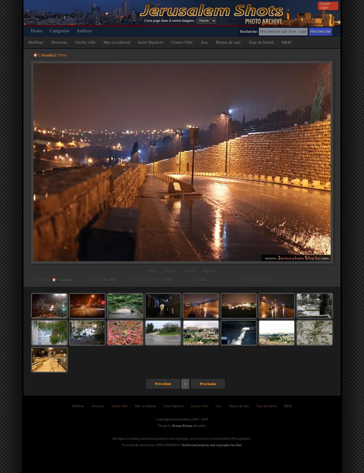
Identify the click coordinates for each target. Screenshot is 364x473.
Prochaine (208, 384)
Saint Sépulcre (150, 42)
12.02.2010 (107, 280)
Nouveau (59, 42)
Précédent (163, 384)
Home (36, 30)
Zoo (204, 42)
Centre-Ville (182, 42)
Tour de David (261, 42)
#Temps (170, 271)
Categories (59, 30)
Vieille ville (85, 42)
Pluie (63, 55)
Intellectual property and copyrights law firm (212, 445)
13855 (168, 280)
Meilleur (35, 42)
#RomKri (210, 271)
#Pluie (151, 271)
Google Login (325, 5)
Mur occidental (117, 42)
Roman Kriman (182, 426)
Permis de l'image (255, 280)
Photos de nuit (228, 42)
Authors (84, 30)
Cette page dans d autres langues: (169, 20)
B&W (286, 42)
